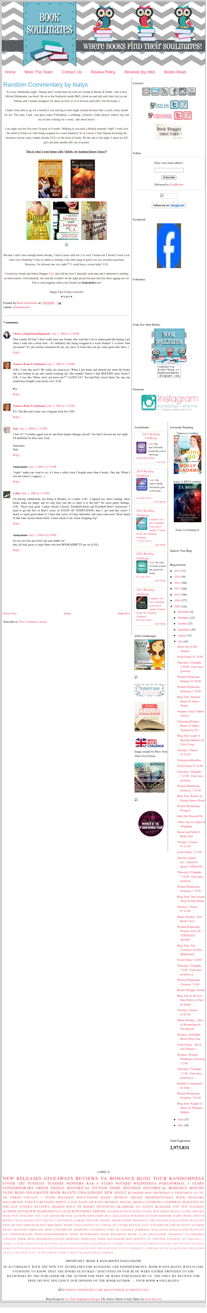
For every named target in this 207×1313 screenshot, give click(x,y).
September (184, 629)
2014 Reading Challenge (145, 473)
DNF (145, 1243)
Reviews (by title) (139, 72)
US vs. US (33, 1252)
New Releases (22, 1178)
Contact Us (72, 72)
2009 (177, 606)
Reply (16, 352)
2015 (177, 571)
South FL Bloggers (173, 1248)
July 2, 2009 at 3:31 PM (36, 493)
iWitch (198, 1216)
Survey (139, 1239)
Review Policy (103, 72)
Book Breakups (114, 1234)
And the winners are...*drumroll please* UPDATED (189, 862)
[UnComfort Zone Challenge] (150, 695)
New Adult (115, 1192)
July (180, 641)
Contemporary (18, 1188)
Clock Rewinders (75, 1211)
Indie (102, 1239)
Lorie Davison (153, 1299)
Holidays (66, 1197)
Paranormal (172, 1183)
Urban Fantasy (24, 1197)
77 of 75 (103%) (144, 541)
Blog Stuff (68, 1243)
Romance (122, 1178)
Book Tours (142, 1211)
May (180, 1125)
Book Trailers (190, 1197)
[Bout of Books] (150, 669)
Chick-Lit (109, 1225)
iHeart (137, 1197)
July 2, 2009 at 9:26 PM (42, 535)
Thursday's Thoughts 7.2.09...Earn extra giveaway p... (189, 1073)
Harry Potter (13, 1248)
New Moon (161, 1211)
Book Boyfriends (84, 1234)
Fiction (152, 1216)
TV (149, 1239)
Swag (192, 1248)
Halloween (13, 1202)
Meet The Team (39, 72)
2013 (177, 583)
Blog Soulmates (32, 1192)
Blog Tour (152, 1178)
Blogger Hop (140, 1193)
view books (161, 462)
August (182, 635)
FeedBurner (176, 184)
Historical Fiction (87, 1188)
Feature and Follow (174, 1243)
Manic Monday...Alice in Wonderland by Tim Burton (190, 1024)
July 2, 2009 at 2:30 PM (61, 364)
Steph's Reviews (34, 1206)
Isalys (151, 443)
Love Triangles (57, 1248)
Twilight (26, 1216)
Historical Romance (165, 1188)
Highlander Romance (130, 1220)
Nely (51, 273)
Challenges (90, 1192)
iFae (69, 1216)
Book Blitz (103, 1243)
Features (197, 1243)
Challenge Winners (128, 1216)
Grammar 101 (129, 1206)
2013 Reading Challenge (145, 512)
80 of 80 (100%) (144, 620)
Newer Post (10, 613)
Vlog (8, 1192)
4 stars (105, 1183)
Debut (153, 1243)
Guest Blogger (157, 1206)
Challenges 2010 (27, 1220)
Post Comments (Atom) (33, 622)
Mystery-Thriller (28, 1229)
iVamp (176, 1216)
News (49, 1229)
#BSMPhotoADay (159, 1197)
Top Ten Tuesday (188, 1206)
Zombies (107, 1252)
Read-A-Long (181, 1211)
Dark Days (26, 1239)
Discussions (87, 1197)
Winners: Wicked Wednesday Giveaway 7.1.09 (191, 1059)
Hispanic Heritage (81, 1239)
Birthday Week (60, 1225)
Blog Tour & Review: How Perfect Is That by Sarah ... (190, 1000)
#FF (184, 1238)
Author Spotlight (89, 1216)
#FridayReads (21, 1234)
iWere (187, 1216)
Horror (165, 1216)
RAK (90, 1183)
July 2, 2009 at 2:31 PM (61, 406)
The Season (158, 1220)
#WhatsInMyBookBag (51, 1234)
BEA (108, 1216)
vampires (172, 1202)
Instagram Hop (119, 1239)
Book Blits (86, 1243)
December (183, 611)
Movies (196, 1188)
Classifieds (194, 1234)
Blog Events (50, 1243)
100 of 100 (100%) (145, 458)
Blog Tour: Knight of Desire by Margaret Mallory (190, 1108)
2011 (177, 594)
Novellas (77, 1248)
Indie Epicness (125, 1188)
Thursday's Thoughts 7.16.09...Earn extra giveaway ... (190, 876)
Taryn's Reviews (39, 1202)
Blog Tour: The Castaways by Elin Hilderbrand (189, 950)
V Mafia (72, 1252)
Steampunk (63, 1229)
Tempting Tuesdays (89, 1229)
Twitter (20, 1252)
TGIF (14, 1216)
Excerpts (64, 1220)
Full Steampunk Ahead (161, 1225)
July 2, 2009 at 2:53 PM (42, 467)
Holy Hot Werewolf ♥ (189, 816)
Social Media (132, 1202)
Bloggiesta (47, 1211)
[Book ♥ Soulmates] (169, 267)
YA (104, 1178)
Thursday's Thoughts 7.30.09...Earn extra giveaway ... (190, 667)
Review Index (95, 1248)
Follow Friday (99, 1220)
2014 (177, 577)
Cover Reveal (129, 1225)
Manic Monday (114, 1197)
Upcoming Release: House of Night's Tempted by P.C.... (189, 725)
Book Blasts (63, 1192)
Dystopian (105, 1206)
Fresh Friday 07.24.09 (190, 657)
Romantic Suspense (144, 1248)
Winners (75, 1183)
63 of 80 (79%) (143, 576)
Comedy (118, 1243)
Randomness (21, 307)
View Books (160, 501)
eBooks (99, 1211)
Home (10, 72)
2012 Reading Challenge (145, 555)
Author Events (119, 1211)
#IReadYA (194, 1238)
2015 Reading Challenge (151, 436)
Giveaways (58, 1178)
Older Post (124, 613)
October (182, 623)
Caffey (17, 493)
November (183, 618)
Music (7, 1229)
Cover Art (14, 1183)
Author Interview (19, 1211)
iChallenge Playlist (187, 1220)
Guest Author (192, 1225)
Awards (58, 1206)
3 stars (48, 1197)
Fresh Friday (50, 1188)
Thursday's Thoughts (172, 1193)
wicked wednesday (136, 1183)
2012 (177, 588)
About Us (33, 1243)
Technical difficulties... (190, 760)
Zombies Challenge (151, 1229)
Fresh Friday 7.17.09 (189, 852)
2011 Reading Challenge (145, 591)
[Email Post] (59, 303)
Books (8, 1220)
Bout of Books (80, 1206)
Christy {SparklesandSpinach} (32, 333)
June (180, 1119)
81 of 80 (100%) (144, 498)
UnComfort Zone (53, 1252)
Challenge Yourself (165, 1234)
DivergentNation (50, 1239)
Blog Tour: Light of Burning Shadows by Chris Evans (190, 740)
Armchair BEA (35, 1225)
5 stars (196, 1183)
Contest (10, 1239)
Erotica (49, 1220)
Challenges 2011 (86, 1225)
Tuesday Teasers (46, 1183)
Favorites (154, 1202)
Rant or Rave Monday (99, 1202)
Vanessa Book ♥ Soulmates (29, 364)
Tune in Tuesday (120, 1229)
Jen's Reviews (35, 1248)
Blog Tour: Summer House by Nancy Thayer (188, 701)
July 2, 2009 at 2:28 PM (65, 333)
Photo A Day (67, 1202)
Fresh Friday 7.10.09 (189, 960)
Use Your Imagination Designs (82, 1299)
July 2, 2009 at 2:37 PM (33, 428)
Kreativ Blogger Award (190, 990)
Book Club (137, 1234)
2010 (177, 600)
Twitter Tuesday (166, 1239)
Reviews (87, 1178)
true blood (12, 1225)
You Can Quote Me (50, 1216)
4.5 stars (18, 1243)
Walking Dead (89, 1252)
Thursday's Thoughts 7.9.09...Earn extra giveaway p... (189, 970)
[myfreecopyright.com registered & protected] (103, 1290)
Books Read (175, 72)
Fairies (79, 1220)
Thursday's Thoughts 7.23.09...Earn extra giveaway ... (190, 776)
